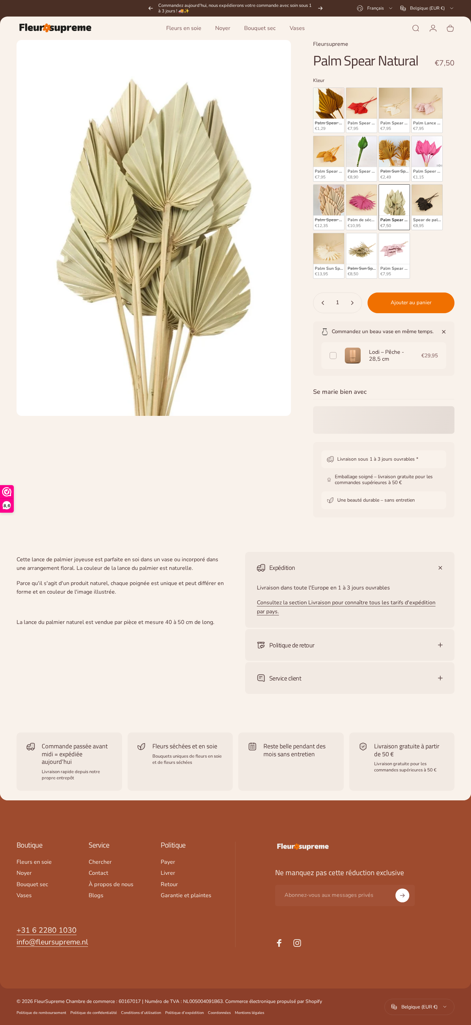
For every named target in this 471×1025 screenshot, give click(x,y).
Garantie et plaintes (186, 895)
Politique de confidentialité (93, 1012)
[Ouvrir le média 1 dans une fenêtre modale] (154, 228)
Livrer (168, 873)
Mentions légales (249, 1012)
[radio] (328, 110)
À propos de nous (111, 884)
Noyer (24, 873)
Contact (98, 873)
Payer (168, 862)
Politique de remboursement (41, 1012)
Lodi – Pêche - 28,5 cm (386, 355)
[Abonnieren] (402, 895)
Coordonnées (219, 1012)
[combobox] (375, 8)
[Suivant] (320, 8)
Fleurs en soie (34, 862)
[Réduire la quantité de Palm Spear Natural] (321, 303)
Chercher (100, 862)
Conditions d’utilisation (141, 1012)
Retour (169, 884)
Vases (24, 895)
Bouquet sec (32, 884)
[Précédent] (150, 8)
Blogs (96, 895)
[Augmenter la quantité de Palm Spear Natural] (354, 303)
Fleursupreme (330, 44)
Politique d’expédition (184, 1012)
